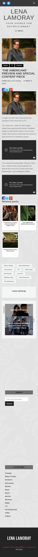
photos (8, 496)
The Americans (9, 281)
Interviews (9, 483)
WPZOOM (19, 549)
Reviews (8, 499)
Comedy (8, 473)
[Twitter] (7, 89)
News (5, 65)
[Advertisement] (19, 363)
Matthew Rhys (8, 277)
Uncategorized (11, 509)
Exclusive (8, 480)
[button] (19, 31)
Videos (19, 65)
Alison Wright (8, 265)
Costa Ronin (8, 269)
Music (7, 490)
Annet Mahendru (24, 265)
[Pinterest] (10, 89)
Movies (8, 486)
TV (12, 65)
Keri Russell (7, 273)
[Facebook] (3, 89)
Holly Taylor (29, 269)
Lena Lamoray (15, 81)
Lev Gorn (20, 273)
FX (18, 269)
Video (7, 513)
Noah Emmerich (24, 277)
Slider (7, 503)
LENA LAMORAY (19, 14)
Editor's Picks (10, 476)
